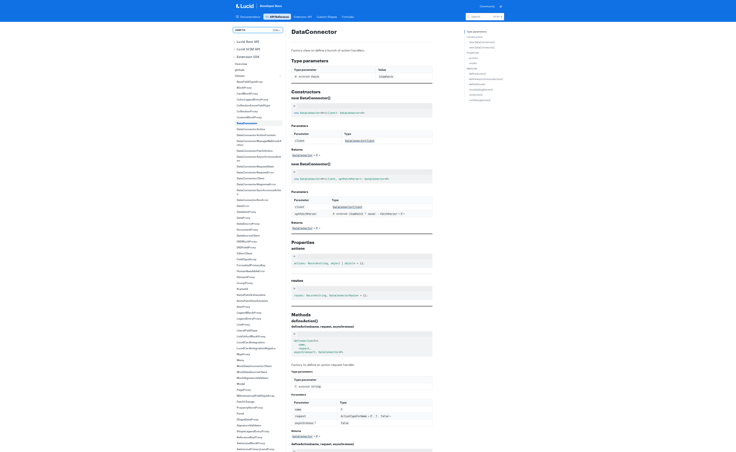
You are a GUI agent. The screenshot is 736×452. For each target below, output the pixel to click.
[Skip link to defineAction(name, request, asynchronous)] (288, 326)
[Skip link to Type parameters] (288, 60)
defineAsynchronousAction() (485, 79)
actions (473, 58)
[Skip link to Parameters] (288, 125)
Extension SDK (248, 57)
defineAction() (477, 73)
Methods (472, 68)
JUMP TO (257, 30)
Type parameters (476, 31)
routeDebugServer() (481, 89)
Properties (473, 52)
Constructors (474, 36)
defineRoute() (477, 84)
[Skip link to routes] (288, 280)
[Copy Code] (428, 112)
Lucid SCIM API (248, 49)
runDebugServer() (479, 100)
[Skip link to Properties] (288, 242)
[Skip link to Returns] (288, 149)
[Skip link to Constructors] (288, 91)
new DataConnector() (482, 42)
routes (473, 63)
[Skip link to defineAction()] (288, 321)
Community (487, 6)
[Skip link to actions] (288, 248)
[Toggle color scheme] (501, 6)
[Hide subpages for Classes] (280, 75)
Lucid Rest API (248, 42)
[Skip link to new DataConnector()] (288, 98)
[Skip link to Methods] (288, 314)
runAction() (475, 94)
